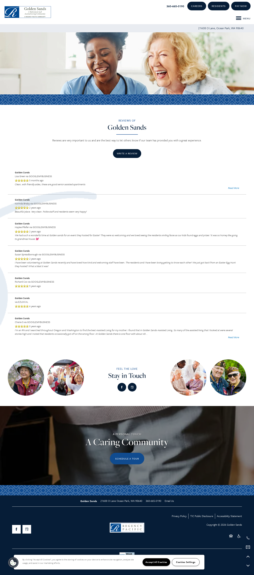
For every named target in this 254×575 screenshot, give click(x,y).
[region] (109, 562)
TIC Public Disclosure (201, 516)
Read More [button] (233, 188)
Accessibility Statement (229, 516)
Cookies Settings (185, 562)
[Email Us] (248, 547)
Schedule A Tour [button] (127, 458)
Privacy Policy (179, 516)
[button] (196, 6)
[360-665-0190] (248, 538)
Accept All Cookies (156, 562)
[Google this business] (132, 387)
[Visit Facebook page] (121, 387)
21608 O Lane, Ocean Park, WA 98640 (221, 28)
